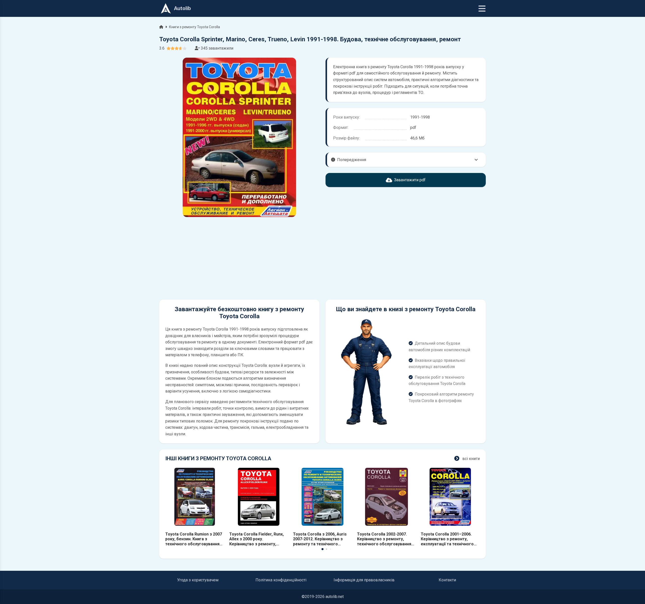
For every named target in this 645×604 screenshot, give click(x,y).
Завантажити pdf (410, 179)
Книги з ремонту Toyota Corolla (194, 27)
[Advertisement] (239, 258)
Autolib (182, 8)
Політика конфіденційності (280, 580)
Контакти (447, 580)
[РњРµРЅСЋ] (482, 8)
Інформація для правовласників (364, 580)
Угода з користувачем (197, 580)
